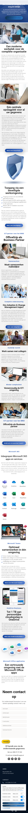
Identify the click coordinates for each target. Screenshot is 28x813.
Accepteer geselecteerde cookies (13, 803)
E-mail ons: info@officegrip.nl (15, 755)
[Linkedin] (15, 759)
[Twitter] (12, 759)
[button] (23, 28)
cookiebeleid (21, 790)
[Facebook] (9, 759)
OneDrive (13, 486)
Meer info (15, 793)
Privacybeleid (6, 808)
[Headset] (12, 811)
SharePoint (23, 486)
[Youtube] (19, 759)
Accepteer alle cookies (13, 805)
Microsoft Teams (4, 486)
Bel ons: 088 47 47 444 (15, 752)
